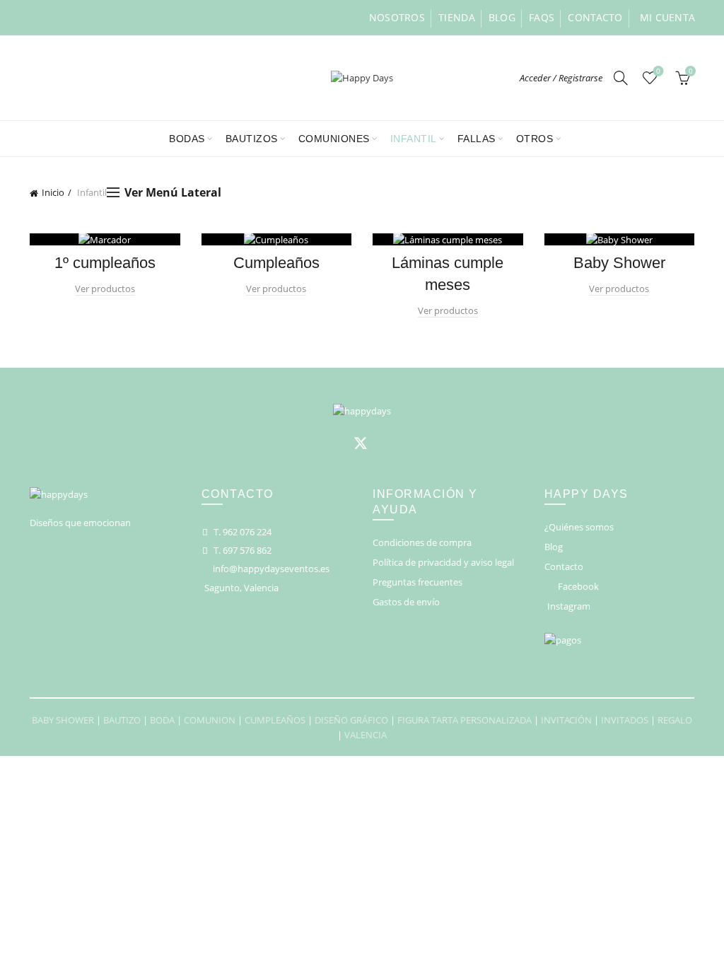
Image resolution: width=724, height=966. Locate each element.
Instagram (568, 606)
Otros (535, 138)
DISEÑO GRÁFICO (351, 720)
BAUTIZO (122, 720)
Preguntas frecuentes (417, 582)
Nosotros (397, 17)
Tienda (456, 17)
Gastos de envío (406, 601)
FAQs (541, 17)
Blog (502, 17)
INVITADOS (624, 720)
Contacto (595, 17)
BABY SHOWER (63, 720)
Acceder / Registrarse (561, 77)
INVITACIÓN (566, 720)
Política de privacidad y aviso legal (443, 562)
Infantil (413, 138)
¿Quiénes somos (579, 526)
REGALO (675, 720)
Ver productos (105, 288)
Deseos (658, 71)
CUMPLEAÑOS (275, 720)
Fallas (476, 138)
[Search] (620, 77)
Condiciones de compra (422, 542)
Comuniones (334, 138)
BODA (162, 720)
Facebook (578, 586)
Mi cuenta (668, 17)
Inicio (53, 192)
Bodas (187, 138)
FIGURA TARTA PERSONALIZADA (464, 720)
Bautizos (252, 138)
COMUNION (209, 720)
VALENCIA (365, 734)
